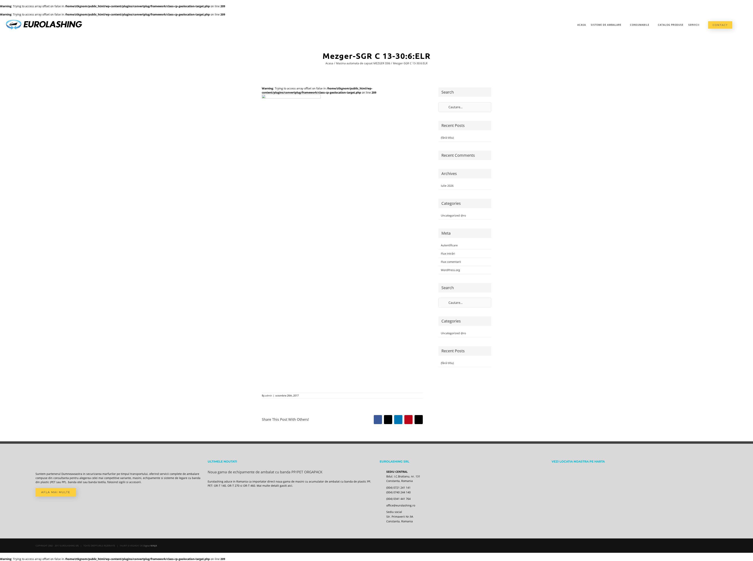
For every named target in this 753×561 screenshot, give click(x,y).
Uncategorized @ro (453, 215)
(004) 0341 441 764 (398, 499)
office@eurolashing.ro (400, 505)
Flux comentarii (451, 262)
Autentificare (449, 245)
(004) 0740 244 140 (398, 492)
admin (268, 395)
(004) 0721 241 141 (398, 487)
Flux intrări (448, 253)
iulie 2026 (447, 186)
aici (290, 485)
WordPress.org (450, 270)
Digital (150, 545)
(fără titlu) (447, 137)
